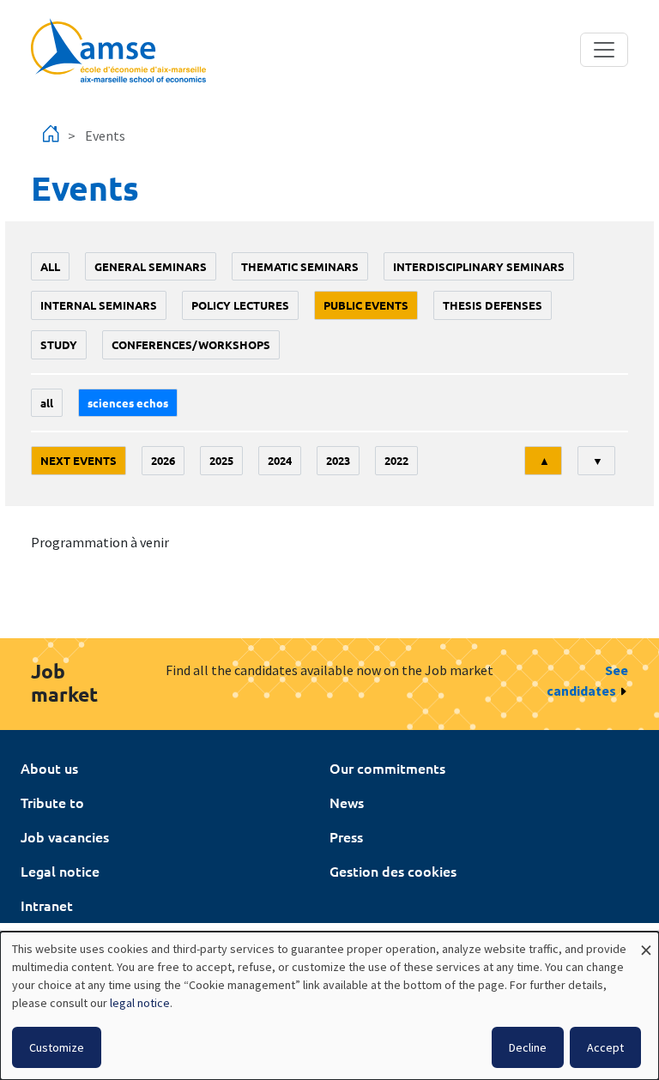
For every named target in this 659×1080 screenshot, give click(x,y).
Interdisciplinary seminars (479, 266)
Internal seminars (98, 305)
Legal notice (60, 870)
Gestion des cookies (393, 870)
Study (58, 344)
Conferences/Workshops (191, 344)
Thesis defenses (492, 305)
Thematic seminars (300, 266)
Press (346, 836)
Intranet (47, 905)
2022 (396, 460)
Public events (365, 305)
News (347, 802)
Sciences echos (128, 402)
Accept (605, 1047)
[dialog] (329, 1006)
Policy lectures (240, 305)
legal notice (140, 1003)
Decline (528, 1047)
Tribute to (52, 802)
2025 (221, 460)
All (50, 266)
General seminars (150, 266)
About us (49, 767)
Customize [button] (56, 1047)
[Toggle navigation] (604, 50)
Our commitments (387, 767)
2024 (280, 460)
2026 (163, 460)
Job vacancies (65, 836)
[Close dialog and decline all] (646, 942)
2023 (338, 460)
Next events (78, 460)
